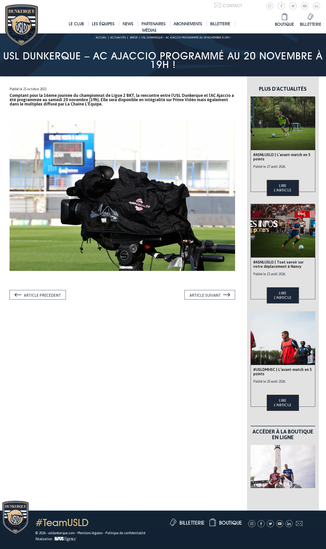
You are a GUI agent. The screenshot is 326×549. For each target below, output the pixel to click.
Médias (149, 30)
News (128, 23)
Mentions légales (90, 533)
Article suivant (205, 295)
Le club (76, 23)
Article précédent (42, 295)
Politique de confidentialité (125, 533)
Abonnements (188, 23)
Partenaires (154, 23)
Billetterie (220, 23)
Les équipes (103, 23)
